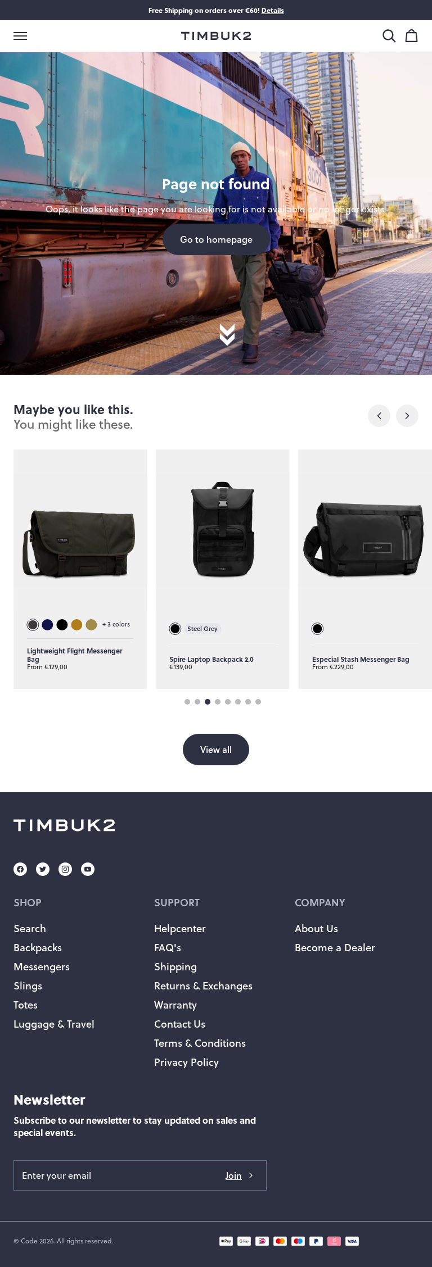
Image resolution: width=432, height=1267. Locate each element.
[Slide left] (379, 416)
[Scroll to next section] (227, 345)
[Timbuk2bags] (216, 36)
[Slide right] (407, 416)
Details (273, 10)
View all (216, 749)
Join (234, 1175)
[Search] (389, 36)
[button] (20, 36)
